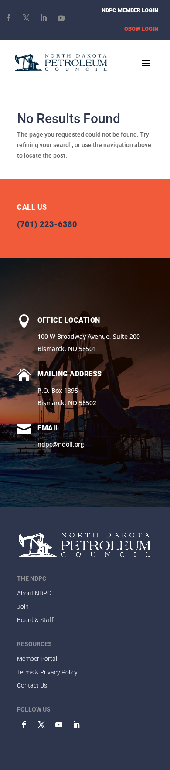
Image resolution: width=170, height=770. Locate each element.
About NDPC (34, 593)
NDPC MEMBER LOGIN (130, 10)
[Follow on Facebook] (9, 18)
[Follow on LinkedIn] (44, 18)
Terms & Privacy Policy (47, 672)
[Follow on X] (26, 18)
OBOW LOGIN (141, 28)
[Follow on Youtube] (61, 18)
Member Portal (37, 658)
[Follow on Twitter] (41, 725)
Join (23, 606)
